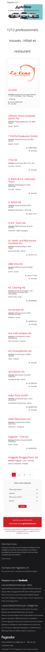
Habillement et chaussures (31, 624)
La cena (12, 89)
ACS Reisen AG (16, 371)
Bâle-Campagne (12, 592)
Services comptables (30, 618)
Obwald (36, 595)
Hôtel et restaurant (8, 615)
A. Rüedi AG (14, 202)
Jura (13, 595)
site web (13, 104)
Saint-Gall (5, 598)
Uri (42, 598)
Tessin (31, 598)
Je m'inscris (7, 558)
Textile (20, 624)
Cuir (3, 628)
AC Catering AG (16, 287)
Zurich (16, 601)
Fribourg (32, 592)
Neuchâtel (24, 595)
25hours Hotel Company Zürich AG (21, 117)
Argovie (4, 592)
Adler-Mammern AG (19, 419)
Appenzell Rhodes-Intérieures (32, 588)
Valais (4, 601)
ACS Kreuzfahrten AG (20, 351)
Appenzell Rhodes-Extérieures (12, 588)
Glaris (4, 595)
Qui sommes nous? (8, 571)
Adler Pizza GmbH (18, 395)
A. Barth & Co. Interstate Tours (21, 180)
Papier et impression (28, 631)
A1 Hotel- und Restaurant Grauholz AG (22, 242)
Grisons (8, 595)
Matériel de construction (25, 612)
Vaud (7, 601)
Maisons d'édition (15, 631)
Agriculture (5, 609)
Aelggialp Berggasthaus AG (23, 457)
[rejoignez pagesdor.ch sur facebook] (15, 580)
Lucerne (17, 595)
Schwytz (20, 598)
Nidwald (30, 595)
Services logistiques (8, 621)
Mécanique (5, 631)
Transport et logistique (12, 628)
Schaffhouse (13, 598)
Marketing (19, 618)
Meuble (14, 612)
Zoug (11, 601)
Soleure (25, 598)
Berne (27, 592)
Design (25, 615)
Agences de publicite (8, 618)
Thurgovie (36, 598)
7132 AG (13, 159)
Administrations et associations (19, 609)
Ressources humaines (22, 621)
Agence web (19, 615)
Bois (9, 612)
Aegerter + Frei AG (18, 436)
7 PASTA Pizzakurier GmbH (23, 136)
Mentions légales (31, 571)
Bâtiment (5, 612)
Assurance (34, 609)
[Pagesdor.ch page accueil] (13, 2)
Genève (38, 592)
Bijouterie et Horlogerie (9, 624)
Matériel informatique (36, 615)
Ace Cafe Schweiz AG (19, 333)
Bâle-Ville (21, 592)
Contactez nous (20, 571)
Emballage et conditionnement (30, 628)
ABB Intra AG (15, 264)
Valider (22, 506)
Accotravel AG (16, 309)
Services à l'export (36, 621)
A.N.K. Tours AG (17, 223)
